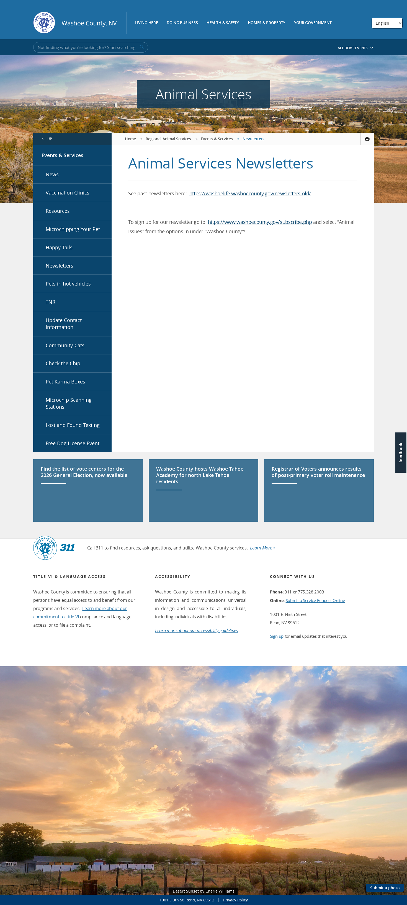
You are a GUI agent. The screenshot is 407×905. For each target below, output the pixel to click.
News (52, 174)
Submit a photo (385, 887)
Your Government (313, 23)
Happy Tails (59, 247)
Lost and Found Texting (73, 425)
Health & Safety (223, 23)
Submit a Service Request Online (315, 600)
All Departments (353, 48)
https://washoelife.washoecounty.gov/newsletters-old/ (250, 193)
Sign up (277, 636)
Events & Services (62, 155)
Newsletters (59, 265)
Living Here (146, 23)
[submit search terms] (141, 47)
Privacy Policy (235, 900)
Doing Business (182, 23)
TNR (50, 302)
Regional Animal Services (168, 138)
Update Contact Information (64, 323)
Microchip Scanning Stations (69, 403)
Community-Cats (65, 345)
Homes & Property (266, 23)
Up (49, 138)
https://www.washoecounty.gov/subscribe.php (260, 222)
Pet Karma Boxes (65, 381)
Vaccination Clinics (67, 192)
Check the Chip (63, 363)
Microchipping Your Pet (73, 229)
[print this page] (367, 139)
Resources (58, 211)
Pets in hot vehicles (68, 283)
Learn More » (262, 548)
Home (130, 138)
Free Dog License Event (72, 443)
